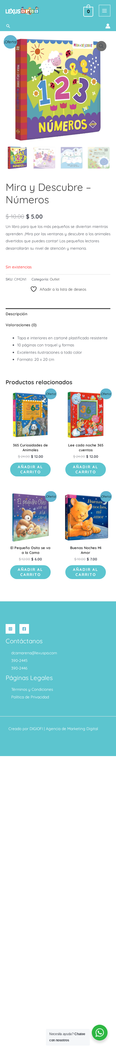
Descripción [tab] (16, 313)
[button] (8, 26)
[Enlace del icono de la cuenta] (107, 26)
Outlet (54, 279)
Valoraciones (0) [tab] (21, 324)
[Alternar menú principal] (104, 10)
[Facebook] (24, 629)
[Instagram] (10, 629)
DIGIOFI (36, 728)
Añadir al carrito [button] (30, 469)
